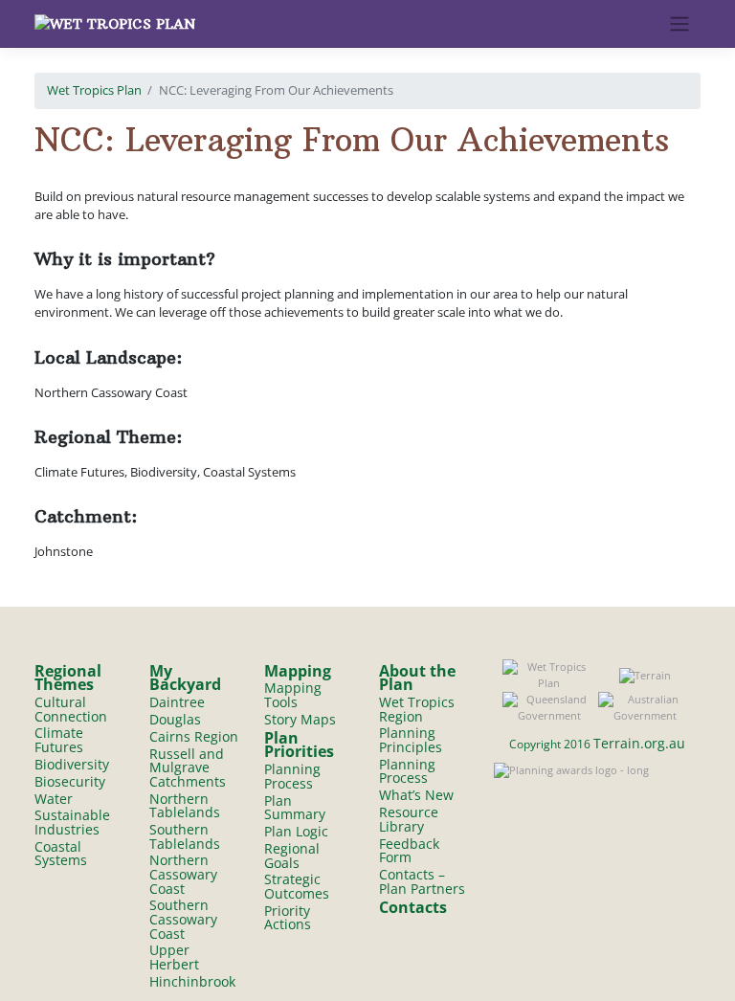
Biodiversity (71, 764)
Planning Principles (410, 739)
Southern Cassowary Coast (183, 919)
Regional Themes (67, 678)
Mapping (297, 670)
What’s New (416, 795)
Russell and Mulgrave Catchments (187, 767)
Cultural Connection (70, 709)
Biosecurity (69, 781)
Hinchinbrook (192, 981)
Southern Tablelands (184, 836)
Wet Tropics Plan (94, 90)
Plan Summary (294, 807)
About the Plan (417, 678)
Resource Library (408, 819)
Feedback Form (409, 850)
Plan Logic (296, 831)
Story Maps (300, 719)
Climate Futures (58, 739)
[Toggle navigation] (680, 24)
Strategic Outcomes (296, 886)
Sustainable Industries (72, 822)
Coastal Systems (60, 853)
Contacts (413, 907)
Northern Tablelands (184, 806)
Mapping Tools (293, 694)
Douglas (175, 719)
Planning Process (292, 776)
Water (53, 799)
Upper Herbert (174, 957)
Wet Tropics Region (417, 709)
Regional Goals (292, 855)
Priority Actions (287, 917)
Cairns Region (193, 736)
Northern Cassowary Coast (183, 874)
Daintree (177, 702)
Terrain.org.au (639, 743)
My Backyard (185, 678)
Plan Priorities (299, 745)
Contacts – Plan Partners (422, 881)
